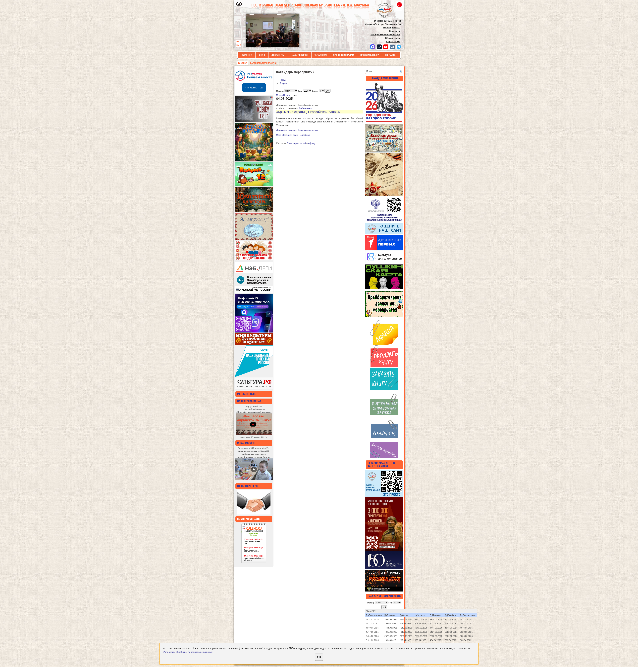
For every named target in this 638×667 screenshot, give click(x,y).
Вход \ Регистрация (385, 78)
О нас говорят (246, 443)
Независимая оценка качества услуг (382, 465)
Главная (247, 55)
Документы (277, 55)
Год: (300, 91)
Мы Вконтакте (246, 394)
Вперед (283, 83)
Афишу (312, 143)
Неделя (287, 95)
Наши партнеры (247, 486)
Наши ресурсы (299, 55)
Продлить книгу (369, 55)
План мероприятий (296, 143)
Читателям (321, 55)
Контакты (390, 55)
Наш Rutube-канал (249, 401)
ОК (319, 657)
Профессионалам (343, 55)
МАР (238, 45)
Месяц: (280, 91)
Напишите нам (254, 87)
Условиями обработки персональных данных (188, 651)
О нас (262, 55)
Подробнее (293, 135)
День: (315, 91)
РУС (238, 41)
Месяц (279, 95)
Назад (282, 80)
